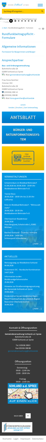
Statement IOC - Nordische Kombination (22, 269)
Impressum (25, 439)
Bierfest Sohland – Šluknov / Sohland (20, 232)
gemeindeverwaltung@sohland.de (25, 74)
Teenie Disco (9, 194)
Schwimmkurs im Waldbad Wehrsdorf (20, 183)
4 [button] (25, 21)
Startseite (7, 439)
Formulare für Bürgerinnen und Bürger (18, 51)
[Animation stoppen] (11, 21)
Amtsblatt (23, 117)
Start (5, 28)
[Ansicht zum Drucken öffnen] (43, 29)
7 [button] (35, 21)
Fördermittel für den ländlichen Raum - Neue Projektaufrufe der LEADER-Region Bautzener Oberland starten (22, 299)
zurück (23, 105)
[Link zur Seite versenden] (39, 29)
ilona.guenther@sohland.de (22, 98)
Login (15, 439)
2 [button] (18, 21)
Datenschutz (37, 439)
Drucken (19, 107)
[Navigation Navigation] (40, 5)
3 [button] (22, 21)
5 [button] (28, 21)
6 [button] (32, 21)
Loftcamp (8, 199)
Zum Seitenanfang (31, 107)
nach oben (18, 416)
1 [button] (15, 21)
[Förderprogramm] (17, 427)
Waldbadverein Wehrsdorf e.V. (17, 188)
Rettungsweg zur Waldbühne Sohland (20, 262)
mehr (36, 243)
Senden (11, 107)
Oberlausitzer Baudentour (15, 218)
